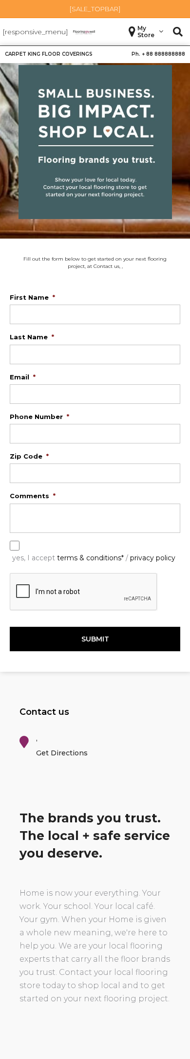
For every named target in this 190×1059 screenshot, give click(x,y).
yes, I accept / (93, 557)
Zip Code (29, 456)
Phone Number (39, 416)
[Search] (178, 32)
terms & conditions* (90, 557)
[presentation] (84, 592)
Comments (33, 496)
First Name (32, 297)
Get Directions (62, 753)
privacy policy (152, 557)
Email (23, 377)
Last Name (32, 337)
